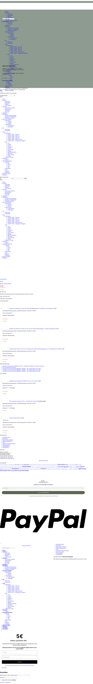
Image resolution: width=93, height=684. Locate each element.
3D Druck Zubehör (9, 31)
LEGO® (81, 467)
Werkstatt (10, 23)
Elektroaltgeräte (6, 445)
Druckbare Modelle (71, 464)
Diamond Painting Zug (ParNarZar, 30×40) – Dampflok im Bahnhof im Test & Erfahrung (23, 366)
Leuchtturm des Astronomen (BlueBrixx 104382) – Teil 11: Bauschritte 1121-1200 (22, 368)
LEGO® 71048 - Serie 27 (16, 48)
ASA (11, 78)
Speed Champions (14, 64)
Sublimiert (7, 25)
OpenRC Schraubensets (13, 29)
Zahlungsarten (6, 446)
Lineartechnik (11, 36)
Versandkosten (6, 296)
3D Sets (21, 464)
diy (67, 464)
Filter (25, 178)
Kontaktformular (6, 437)
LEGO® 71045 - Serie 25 (16, 50)
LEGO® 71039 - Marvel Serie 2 (17, 52)
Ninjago (12, 63)
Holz (6, 169)
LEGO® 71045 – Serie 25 (13, 138)
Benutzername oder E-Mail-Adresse (9, 675)
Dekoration (62, 464)
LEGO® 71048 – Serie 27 (13, 135)
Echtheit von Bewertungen (9, 443)
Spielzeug (82, 469)
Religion (9, 16)
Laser (77, 467)
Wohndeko (10, 15)
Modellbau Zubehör (12, 30)
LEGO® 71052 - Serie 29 (16, 47)
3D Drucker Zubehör (12, 20)
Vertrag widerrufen (43, 460)
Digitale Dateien (6, 173)
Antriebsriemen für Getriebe (41, 464)
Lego (6, 44)
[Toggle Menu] (3, 10)
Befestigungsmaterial (53, 464)
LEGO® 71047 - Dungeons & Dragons (19, 53)
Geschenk (26, 466)
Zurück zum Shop (9, 90)
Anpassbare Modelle (33, 464)
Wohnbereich (11, 21)
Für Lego (10, 24)
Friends (12, 60)
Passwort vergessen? (5, 682)
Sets (9, 54)
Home (6, 11)
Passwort (2, 677)
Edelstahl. (76, 464)
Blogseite (7, 87)
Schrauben (10, 43)
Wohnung (11, 470)
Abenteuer (26, 464)
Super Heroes (13, 67)
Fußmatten (10, 14)
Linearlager (12, 39)
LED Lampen (11, 17)
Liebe (1, 468)
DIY (6, 40)
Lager (70, 467)
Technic (12, 68)
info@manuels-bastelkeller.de (7, 458)
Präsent (43, 469)
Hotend (12, 35)
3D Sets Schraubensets (13, 28)
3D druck (17, 464)
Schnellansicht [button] (3, 279)
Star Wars (12, 65)
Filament (10, 74)
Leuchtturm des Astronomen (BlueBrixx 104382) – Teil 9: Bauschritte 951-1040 (21, 371)
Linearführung (13, 38)
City (11, 55)
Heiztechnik (10, 33)
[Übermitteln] (3, 20)
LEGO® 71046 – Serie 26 (13, 137)
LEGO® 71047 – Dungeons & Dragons (16, 140)
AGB (4, 442)
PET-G (11, 77)
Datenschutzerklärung (8, 440)
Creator (12, 57)
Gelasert (7, 12)
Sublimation (10, 81)
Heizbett (12, 34)
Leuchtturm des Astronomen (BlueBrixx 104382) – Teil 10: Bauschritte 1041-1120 (22, 369)
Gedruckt (7, 19)
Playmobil (7, 71)
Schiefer (7, 171)
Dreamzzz (12, 59)
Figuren (9, 72)
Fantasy (80, 464)
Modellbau (7, 26)
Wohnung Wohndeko (21, 470)
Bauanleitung (48, 464)
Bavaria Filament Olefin (5, 283)
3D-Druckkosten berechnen (9, 367)
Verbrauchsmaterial (9, 73)
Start (1, 89)
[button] (5, 21)
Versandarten (6, 447)
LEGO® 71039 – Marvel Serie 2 (15, 139)
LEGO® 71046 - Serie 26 (16, 49)
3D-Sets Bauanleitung (10, 464)
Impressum (5, 438)
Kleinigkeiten (65, 467)
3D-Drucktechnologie (3, 464)
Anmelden (14, 680)
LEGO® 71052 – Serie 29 (13, 134)
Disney (11, 58)
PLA (11, 76)
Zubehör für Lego (12, 69)
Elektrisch (10, 84)
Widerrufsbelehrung (7, 441)
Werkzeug (10, 41)
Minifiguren (10, 45)
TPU (11, 79)
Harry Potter (13, 62)
